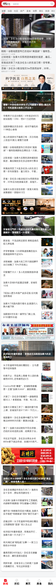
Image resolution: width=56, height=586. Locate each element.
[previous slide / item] (3, 31)
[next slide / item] (53, 31)
